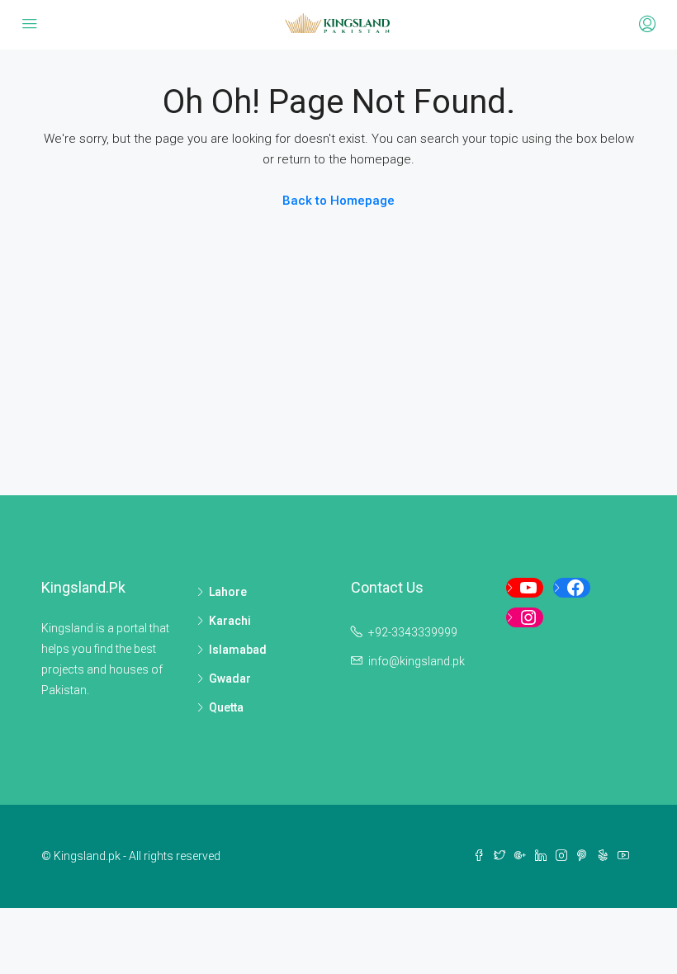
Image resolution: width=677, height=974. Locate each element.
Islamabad (238, 649)
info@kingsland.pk (416, 661)
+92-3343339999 (412, 632)
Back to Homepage (338, 200)
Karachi (230, 620)
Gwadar (230, 678)
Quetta (226, 707)
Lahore (228, 591)
